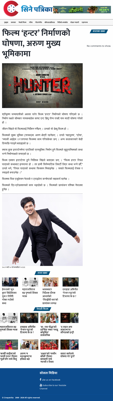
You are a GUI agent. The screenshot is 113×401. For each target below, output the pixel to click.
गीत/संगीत (38, 22)
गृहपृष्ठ (6, 22)
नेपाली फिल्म (22, 22)
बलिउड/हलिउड (50, 22)
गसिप (31, 22)
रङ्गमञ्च (85, 22)
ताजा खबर (42, 273)
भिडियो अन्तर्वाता (62, 22)
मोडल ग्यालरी (74, 22)
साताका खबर (99, 31)
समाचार (13, 22)
